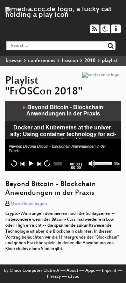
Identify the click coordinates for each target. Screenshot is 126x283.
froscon (70, 61)
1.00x (115, 164)
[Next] (39, 163)
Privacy (54, 276)
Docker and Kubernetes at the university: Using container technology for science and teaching (63, 134)
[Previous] (22, 163)
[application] (63, 136)
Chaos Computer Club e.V (34, 270)
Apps (90, 270)
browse (14, 61)
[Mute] (92, 163)
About (72, 270)
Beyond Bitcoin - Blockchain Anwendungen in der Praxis (63, 110)
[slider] (101, 163)
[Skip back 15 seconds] (14, 163)
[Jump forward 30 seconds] (47, 163)
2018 (90, 61)
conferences (41, 61)
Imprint (109, 270)
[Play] (30, 163)
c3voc (73, 276)
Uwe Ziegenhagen (29, 203)
